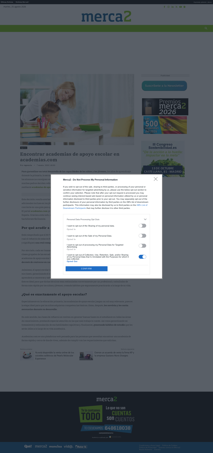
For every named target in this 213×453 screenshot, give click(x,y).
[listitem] (106, 219)
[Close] (156, 180)
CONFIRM (86, 269)
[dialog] (106, 226)
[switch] (142, 226)
